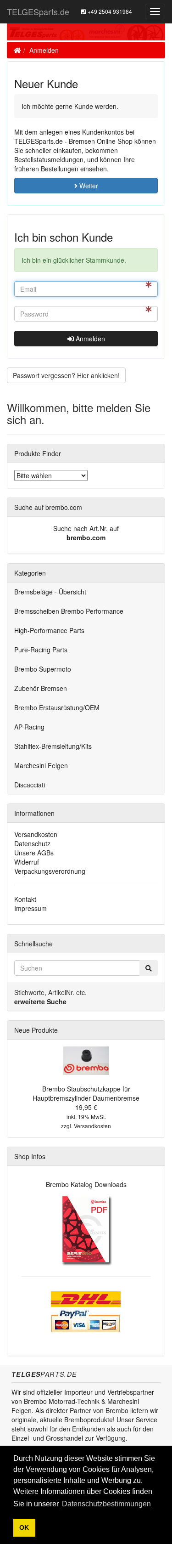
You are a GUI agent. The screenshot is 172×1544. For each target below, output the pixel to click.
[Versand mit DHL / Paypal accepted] (86, 1310)
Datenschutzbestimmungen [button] (106, 1504)
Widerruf (26, 861)
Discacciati (29, 784)
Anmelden (44, 50)
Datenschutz (32, 843)
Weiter (88, 185)
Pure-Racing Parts (40, 649)
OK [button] (24, 1527)
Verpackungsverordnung (49, 871)
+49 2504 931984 (109, 11)
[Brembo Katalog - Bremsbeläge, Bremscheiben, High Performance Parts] (86, 1228)
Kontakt (25, 899)
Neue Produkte (36, 1030)
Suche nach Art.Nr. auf (86, 528)
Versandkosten (35, 834)
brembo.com (86, 537)
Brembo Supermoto (42, 668)
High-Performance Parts (49, 630)
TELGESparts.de (38, 11)
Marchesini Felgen (41, 765)
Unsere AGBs (34, 852)
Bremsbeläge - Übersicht (50, 591)
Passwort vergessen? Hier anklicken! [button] (66, 375)
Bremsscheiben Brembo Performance (68, 611)
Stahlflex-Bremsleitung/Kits (53, 746)
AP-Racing (29, 726)
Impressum (30, 908)
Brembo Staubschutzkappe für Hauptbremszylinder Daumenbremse (86, 1093)
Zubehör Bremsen (40, 688)
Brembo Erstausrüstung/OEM (57, 707)
